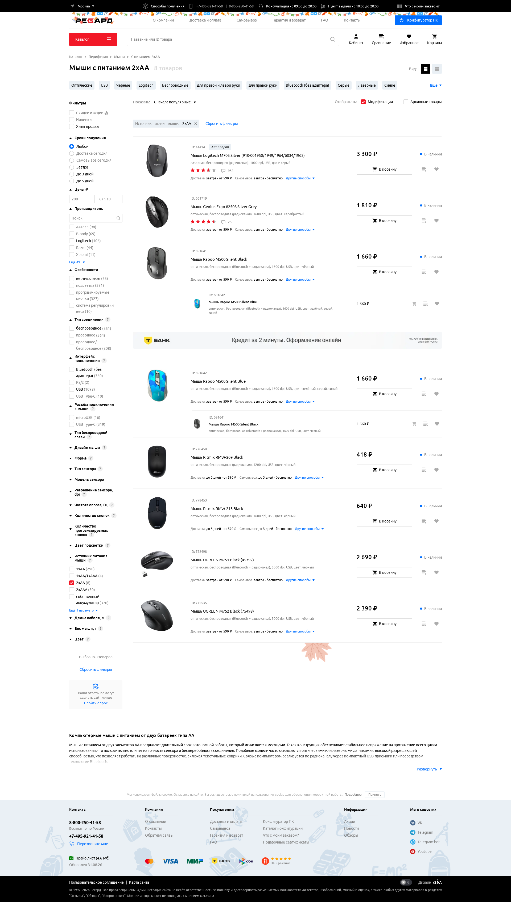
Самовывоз (247, 20)
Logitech (83, 241)
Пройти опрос (96, 703)
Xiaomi (82, 254)
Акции (349, 821)
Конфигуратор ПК (422, 20)
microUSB (84, 417)
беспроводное (88, 328)
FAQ (324, 20)
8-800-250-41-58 (85, 822)
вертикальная (88, 278)
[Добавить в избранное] (436, 169)
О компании (163, 20)
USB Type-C (86, 396)
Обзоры (351, 835)
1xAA (80, 569)
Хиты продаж (87, 126)
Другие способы (298, 178)
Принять (374, 794)
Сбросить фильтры (96, 669)
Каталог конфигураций (283, 828)
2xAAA (81, 590)
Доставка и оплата (205, 20)
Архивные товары (426, 102)
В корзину (388, 169)
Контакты (352, 20)
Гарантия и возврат (289, 20)
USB (79, 389)
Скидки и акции (90, 113)
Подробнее (353, 794)
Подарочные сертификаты (286, 842)
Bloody (82, 234)
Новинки (84, 119)
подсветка (85, 285)
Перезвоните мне (92, 844)
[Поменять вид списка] (425, 69)
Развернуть (427, 769)
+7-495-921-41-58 (86, 836)
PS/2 (80, 382)
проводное (85, 335)
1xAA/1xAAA (86, 576)
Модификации (380, 102)
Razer (81, 248)
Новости (351, 828)
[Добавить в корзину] (414, 304)
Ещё (434, 85)
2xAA (80, 583)
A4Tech (82, 227)
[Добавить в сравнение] (424, 169)
